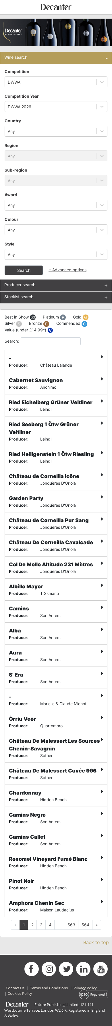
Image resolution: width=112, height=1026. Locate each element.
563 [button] (71, 924)
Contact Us (15, 987)
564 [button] (85, 924)
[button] (96, 925)
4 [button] (50, 924)
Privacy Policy (85, 987)
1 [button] (24, 924)
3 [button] (41, 924)
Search (23, 270)
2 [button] (32, 924)
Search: (12, 341)
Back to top (96, 942)
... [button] (59, 924)
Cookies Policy (20, 993)
